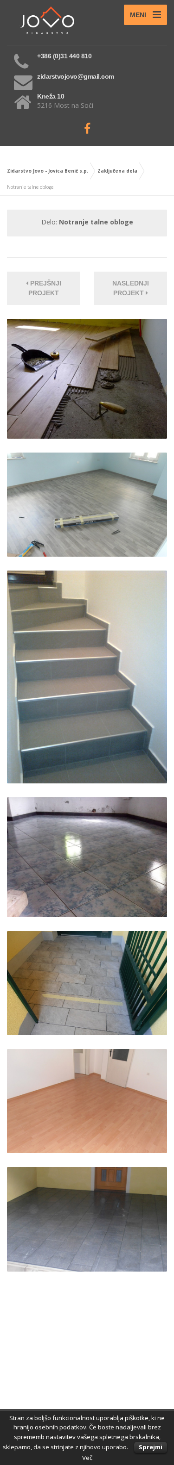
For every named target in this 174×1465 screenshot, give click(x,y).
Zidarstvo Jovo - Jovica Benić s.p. (47, 171)
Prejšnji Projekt (44, 288)
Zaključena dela (117, 171)
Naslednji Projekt (130, 288)
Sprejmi (150, 1447)
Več (87, 1457)
